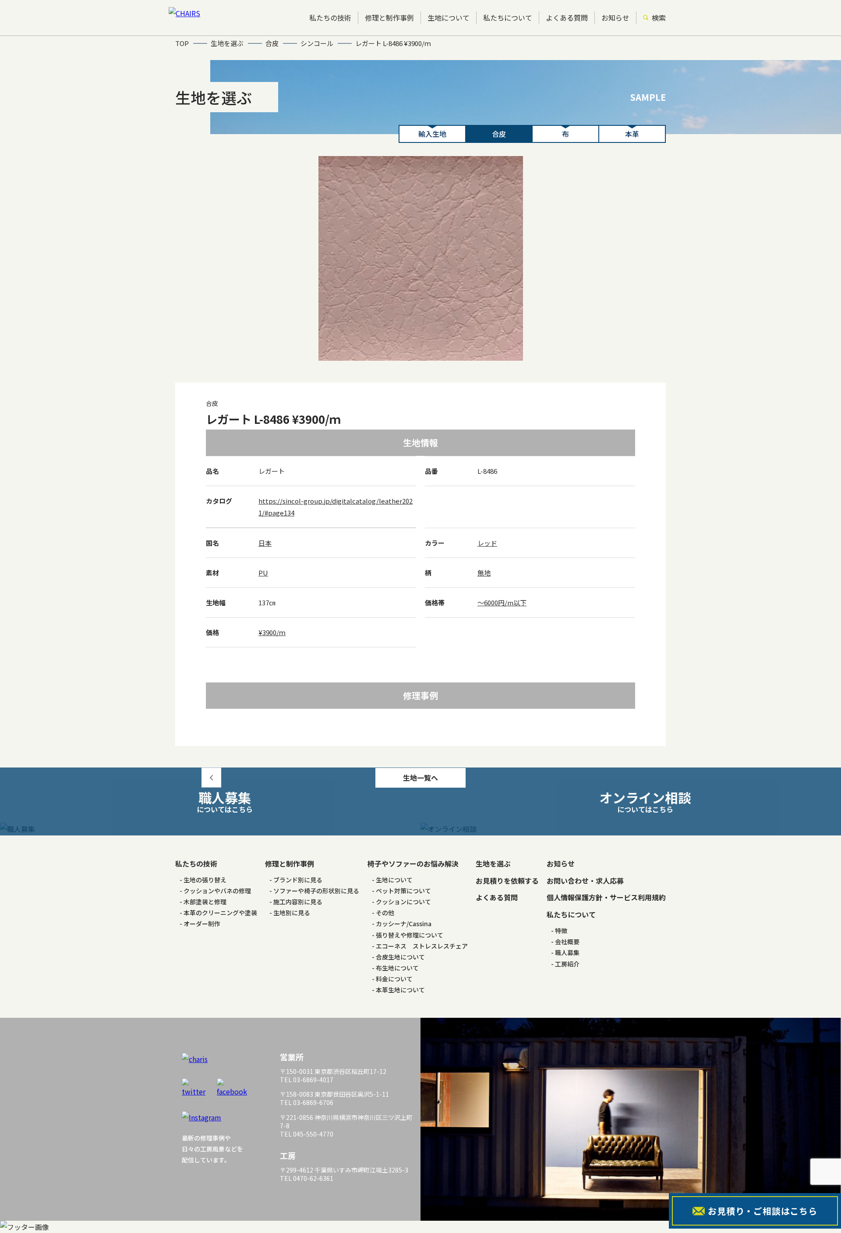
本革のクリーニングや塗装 (220, 912)
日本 (265, 542)
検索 (659, 17)
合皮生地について (400, 956)
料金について (394, 978)
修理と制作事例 (389, 17)
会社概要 (567, 941)
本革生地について (400, 989)
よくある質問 (567, 17)
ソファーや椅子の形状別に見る (316, 890)
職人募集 (567, 952)
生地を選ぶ (493, 863)
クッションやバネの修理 (217, 890)
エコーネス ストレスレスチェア (422, 946)
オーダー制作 (202, 923)
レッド (487, 542)
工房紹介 (567, 963)
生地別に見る (291, 912)
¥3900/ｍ (272, 632)
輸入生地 (432, 133)
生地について (449, 17)
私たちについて (507, 17)
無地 (484, 572)
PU (263, 572)
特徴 (561, 930)
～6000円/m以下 (502, 602)
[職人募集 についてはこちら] (210, 829)
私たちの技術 (330, 17)
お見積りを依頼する (507, 880)
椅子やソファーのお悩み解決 (413, 863)
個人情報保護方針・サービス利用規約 (606, 897)
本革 (632, 133)
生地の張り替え (205, 879)
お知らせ (615, 17)
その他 (385, 912)
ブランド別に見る (297, 879)
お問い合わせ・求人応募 (585, 880)
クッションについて (403, 901)
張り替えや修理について (409, 935)
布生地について (397, 967)
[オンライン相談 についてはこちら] (630, 829)
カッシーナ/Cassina (403, 923)
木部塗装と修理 (205, 901)
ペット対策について (403, 890)
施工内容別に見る (297, 901)
